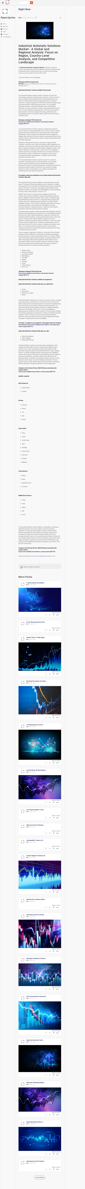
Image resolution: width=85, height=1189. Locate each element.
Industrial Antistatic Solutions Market (32, 67)
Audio (4, 31)
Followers (5, 34)
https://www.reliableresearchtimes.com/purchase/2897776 (37, 371)
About (4, 23)
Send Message (7, 37)
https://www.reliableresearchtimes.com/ (43, 556)
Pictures (5, 29)
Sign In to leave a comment (32, 567)
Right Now (5, 26)
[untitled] (39, 30)
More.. (57, 615)
